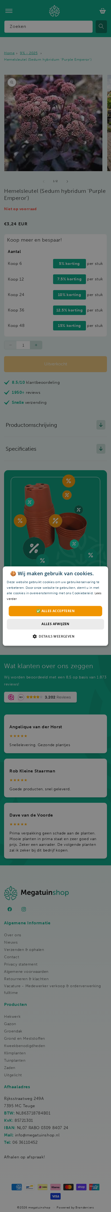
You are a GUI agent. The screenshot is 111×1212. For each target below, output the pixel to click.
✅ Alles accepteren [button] (55, 611)
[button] (55, 636)
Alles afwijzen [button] (55, 624)
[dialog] (55, 606)
